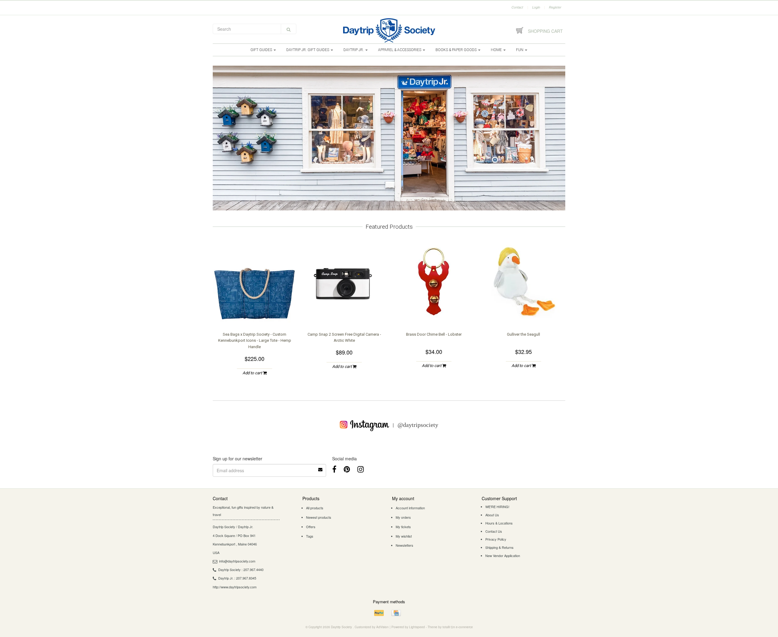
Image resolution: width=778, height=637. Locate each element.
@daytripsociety (418, 424)
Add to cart (253, 373)
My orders (403, 517)
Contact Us (493, 531)
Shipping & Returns (499, 547)
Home (497, 50)
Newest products (318, 517)
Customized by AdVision (372, 627)
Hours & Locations (499, 523)
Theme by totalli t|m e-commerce (450, 627)
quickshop (254, 312)
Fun (520, 50)
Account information (410, 507)
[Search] (288, 29)
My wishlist (404, 536)
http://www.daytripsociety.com (234, 586)
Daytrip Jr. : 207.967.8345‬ (237, 578)
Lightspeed (417, 627)
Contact (517, 7)
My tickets (403, 526)
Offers (310, 526)
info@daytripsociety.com (237, 561)
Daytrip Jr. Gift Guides (308, 50)
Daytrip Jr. (354, 50)
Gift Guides (261, 50)
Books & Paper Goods (456, 50)
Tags (309, 536)
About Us (492, 514)
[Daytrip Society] (389, 30)
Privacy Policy (495, 539)
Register (555, 7)
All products (314, 507)
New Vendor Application (502, 555)
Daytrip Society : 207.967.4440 (240, 569)
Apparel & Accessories (400, 50)
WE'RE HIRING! (497, 506)
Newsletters (404, 545)
